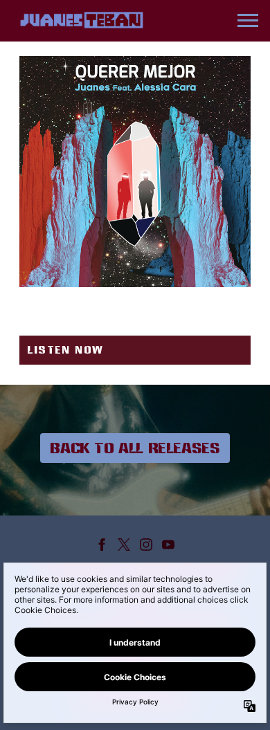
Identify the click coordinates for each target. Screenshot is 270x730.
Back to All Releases (134, 447)
